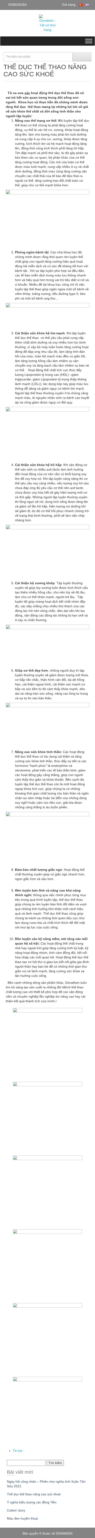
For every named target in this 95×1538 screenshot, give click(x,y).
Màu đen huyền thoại (22, 1518)
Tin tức (18, 1450)
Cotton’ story (16, 1510)
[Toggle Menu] (88, 41)
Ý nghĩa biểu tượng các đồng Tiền (31, 1502)
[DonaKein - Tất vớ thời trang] (47, 23)
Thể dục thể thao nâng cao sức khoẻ (34, 1494)
